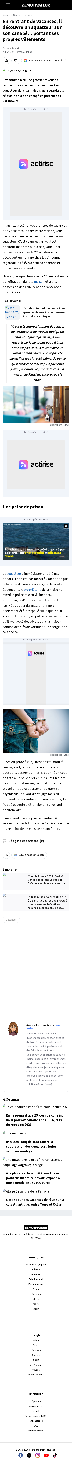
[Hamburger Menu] (8, 4)
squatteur (14, 573)
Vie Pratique (36, 1365)
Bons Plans (36, 1274)
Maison (36, 1340)
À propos (36, 1401)
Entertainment (36, 1279)
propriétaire (32, 589)
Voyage (36, 1369)
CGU (36, 1426)
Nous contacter (36, 1406)
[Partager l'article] (6, 60)
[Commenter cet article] (15, 60)
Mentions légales (36, 1420)
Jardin (36, 1309)
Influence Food (36, 1430)
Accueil (6, 15)
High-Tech (36, 1299)
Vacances (11, 920)
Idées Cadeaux (36, 1374)
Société (36, 1355)
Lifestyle (36, 1335)
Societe (17, 15)
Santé (36, 1345)
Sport (36, 1360)
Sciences (36, 1350)
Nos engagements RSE (36, 1416)
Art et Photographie (36, 1264)
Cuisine (36, 1289)
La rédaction (36, 1411)
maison (39, 281)
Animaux (36, 1269)
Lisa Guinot (12, 48)
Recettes (36, 1294)
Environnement (36, 1284)
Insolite (28, 15)
